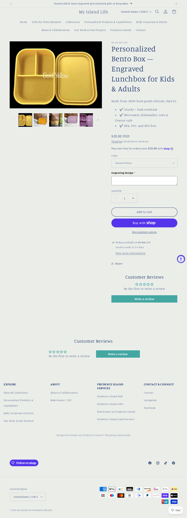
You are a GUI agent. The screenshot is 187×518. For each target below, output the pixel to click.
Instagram (150, 400)
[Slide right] (98, 120)
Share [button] (118, 263)
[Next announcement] (176, 3)
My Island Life (24, 510)
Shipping (116, 141)
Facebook (150, 407)
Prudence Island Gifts (110, 403)
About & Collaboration (64, 392)
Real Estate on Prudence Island (116, 411)
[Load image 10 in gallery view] (71, 120)
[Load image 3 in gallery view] (40, 120)
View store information (131, 253)
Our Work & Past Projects (19, 420)
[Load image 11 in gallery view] (86, 120)
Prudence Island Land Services (115, 419)
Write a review (144, 299)
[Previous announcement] (11, 3)
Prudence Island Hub (110, 396)
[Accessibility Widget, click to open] (181, 259)
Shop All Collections (16, 392)
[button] (157, 12)
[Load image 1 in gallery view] (25, 120)
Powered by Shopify (42, 510)
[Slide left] (14, 120)
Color (114, 155)
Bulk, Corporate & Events (19, 413)
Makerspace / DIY (61, 400)
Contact (148, 392)
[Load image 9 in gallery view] (55, 120)
